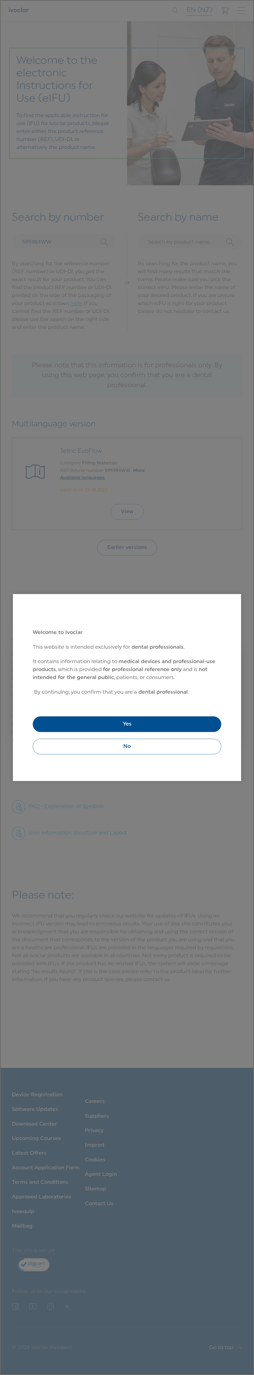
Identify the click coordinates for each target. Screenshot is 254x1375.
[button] (127, 746)
